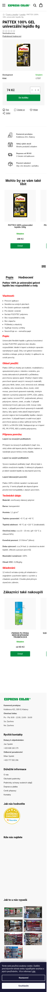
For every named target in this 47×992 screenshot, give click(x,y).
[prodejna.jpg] (33, 911)
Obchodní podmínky (12, 779)
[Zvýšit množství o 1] (38, 90)
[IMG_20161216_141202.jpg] (13, 951)
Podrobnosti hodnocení (12, 36)
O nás (6, 775)
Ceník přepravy (10, 791)
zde (33, 971)
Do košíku (23, 98)
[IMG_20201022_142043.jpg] (13, 911)
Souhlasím (23, 986)
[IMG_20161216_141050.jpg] (13, 938)
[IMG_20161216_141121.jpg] (33, 924)
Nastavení (23, 978)
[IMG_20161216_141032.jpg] (13, 924)
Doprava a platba (11, 787)
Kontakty (7, 795)
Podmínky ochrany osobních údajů (18, 783)
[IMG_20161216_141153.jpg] (33, 938)
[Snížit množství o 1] (32, 90)
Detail (20, 246)
